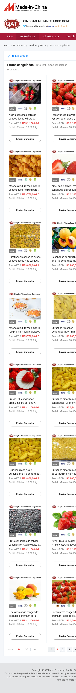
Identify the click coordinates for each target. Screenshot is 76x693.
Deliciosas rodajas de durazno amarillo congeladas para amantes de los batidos (25, 473)
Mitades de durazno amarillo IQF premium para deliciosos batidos (24, 331)
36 (26, 649)
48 (34, 649)
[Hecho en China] (26, 7)
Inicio (10, 36)
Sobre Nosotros (50, 36)
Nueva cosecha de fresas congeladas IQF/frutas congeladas (22, 118)
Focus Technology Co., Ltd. (61, 670)
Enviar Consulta (25, 138)
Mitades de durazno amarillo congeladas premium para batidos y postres (24, 189)
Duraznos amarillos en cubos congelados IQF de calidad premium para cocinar (24, 260)
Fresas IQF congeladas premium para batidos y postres (22, 402)
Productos (29, 36)
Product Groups (19, 55)
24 (19, 649)
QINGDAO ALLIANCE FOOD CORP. (47, 21)
